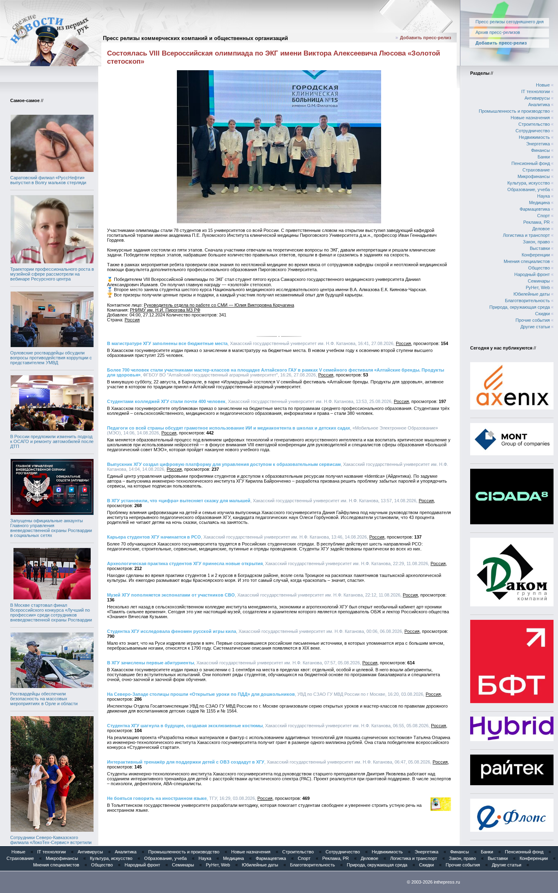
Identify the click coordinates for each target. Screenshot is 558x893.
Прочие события (533, 320)
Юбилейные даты (531, 294)
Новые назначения (530, 117)
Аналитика (539, 104)
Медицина (539, 202)
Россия (132, 319)
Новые (543, 84)
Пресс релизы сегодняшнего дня (509, 21)
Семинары (539, 280)
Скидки (542, 313)
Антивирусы (537, 98)
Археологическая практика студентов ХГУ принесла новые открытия (185, 563)
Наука (543, 196)
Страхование (536, 169)
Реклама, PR (536, 222)
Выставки (540, 248)
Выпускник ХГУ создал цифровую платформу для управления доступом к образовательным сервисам (224, 464)
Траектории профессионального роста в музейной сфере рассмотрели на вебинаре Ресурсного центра (52, 274)
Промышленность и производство (514, 111)
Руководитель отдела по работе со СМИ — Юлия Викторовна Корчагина (219, 305)
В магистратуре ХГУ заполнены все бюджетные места (167, 343)
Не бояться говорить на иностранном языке (157, 798)
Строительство (534, 124)
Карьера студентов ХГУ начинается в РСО (154, 536)
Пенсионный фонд (530, 163)
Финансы (540, 150)
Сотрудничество (533, 130)
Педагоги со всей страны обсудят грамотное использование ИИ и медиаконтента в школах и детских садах (228, 427)
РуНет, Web (538, 287)
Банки (544, 156)
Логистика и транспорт (526, 235)
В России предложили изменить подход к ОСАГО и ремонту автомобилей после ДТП (52, 441)
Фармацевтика (535, 209)
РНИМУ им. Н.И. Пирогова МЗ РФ (165, 309)
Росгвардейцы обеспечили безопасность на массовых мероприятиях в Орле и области (44, 698)
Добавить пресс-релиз (425, 37)
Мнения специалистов (527, 261)
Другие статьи (535, 326)
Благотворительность (527, 300)
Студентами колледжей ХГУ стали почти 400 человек (166, 401)
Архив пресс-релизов (497, 32)
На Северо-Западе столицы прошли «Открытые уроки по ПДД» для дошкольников (201, 694)
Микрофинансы (534, 176)
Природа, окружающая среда (519, 307)
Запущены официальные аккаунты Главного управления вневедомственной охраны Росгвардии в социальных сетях (51, 528)
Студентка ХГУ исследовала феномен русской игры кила (171, 631)
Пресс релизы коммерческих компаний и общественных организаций (195, 38)
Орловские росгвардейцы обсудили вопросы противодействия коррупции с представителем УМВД (51, 357)
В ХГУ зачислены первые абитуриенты (150, 662)
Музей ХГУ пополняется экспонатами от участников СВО (171, 594)
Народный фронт (532, 274)
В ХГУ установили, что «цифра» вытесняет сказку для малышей (178, 500)
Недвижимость (534, 137)
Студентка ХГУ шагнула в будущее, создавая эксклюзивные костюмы (185, 725)
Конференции (536, 254)
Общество (539, 267)
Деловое (541, 228)
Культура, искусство (528, 182)
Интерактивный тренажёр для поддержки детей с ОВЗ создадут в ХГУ (185, 761)
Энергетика (538, 143)
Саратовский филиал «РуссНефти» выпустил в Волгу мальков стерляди (48, 180)
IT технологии (535, 91)
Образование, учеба (528, 189)
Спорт (543, 215)
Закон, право (536, 241)
